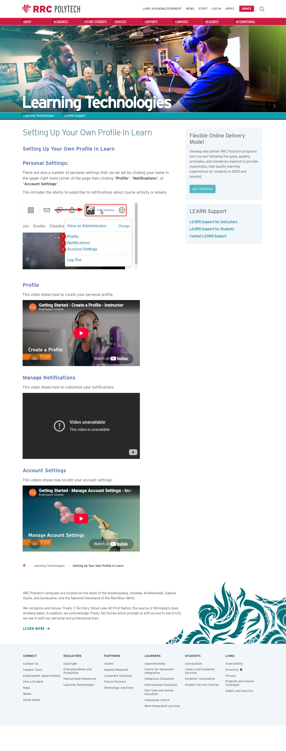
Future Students (95, 22)
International (245, 22)
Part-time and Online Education (158, 692)
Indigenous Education (159, 678)
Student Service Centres (202, 684)
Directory (232, 669)
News (190, 8)
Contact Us (30, 663)
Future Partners (115, 681)
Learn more (34, 628)
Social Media (31, 700)
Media (27, 693)
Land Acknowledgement (162, 8)
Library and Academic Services (200, 671)
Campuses (181, 22)
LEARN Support (74, 115)
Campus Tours (32, 669)
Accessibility (234, 663)
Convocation (193, 663)
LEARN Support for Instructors (213, 222)
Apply (229, 8)
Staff (202, 8)
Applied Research (116, 669)
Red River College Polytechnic (51, 9)
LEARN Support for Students (212, 229)
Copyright (70, 663)
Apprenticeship (154, 663)
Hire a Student (33, 681)
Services (120, 22)
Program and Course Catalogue (239, 683)
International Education (160, 684)
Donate (246, 8)
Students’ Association (200, 678)
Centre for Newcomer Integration (159, 671)
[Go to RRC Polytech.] (24, 565)
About (27, 22)
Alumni (109, 663)
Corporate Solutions (118, 675)
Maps (26, 687)
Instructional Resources (79, 678)
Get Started (202, 189)
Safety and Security (239, 691)
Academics (61, 22)
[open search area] (261, 9)
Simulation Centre (157, 700)
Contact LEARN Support (208, 236)
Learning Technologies (38, 115)
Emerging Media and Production (77, 671)
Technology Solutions (118, 687)
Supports (151, 22)
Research (211, 22)
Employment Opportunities (41, 675)
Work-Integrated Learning (162, 706)
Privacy (230, 675)
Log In (216, 8)
